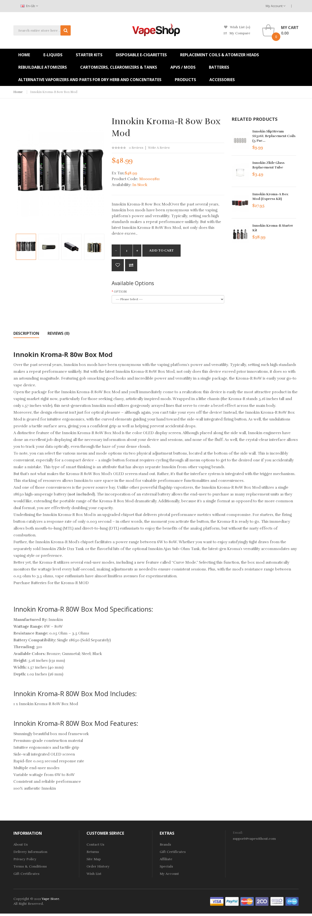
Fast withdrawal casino (273, 913)
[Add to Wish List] (118, 265)
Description (26, 333)
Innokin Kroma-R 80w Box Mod (53, 92)
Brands (165, 844)
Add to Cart (161, 250)
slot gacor (182, 909)
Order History (98, 866)
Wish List (94, 874)
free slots (142, 913)
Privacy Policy (24, 859)
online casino (262, 909)
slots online (159, 913)
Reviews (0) (58, 333)
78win (62, 909)
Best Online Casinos (238, 913)
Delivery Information (30, 852)
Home (18, 92)
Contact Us (95, 844)
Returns (93, 852)
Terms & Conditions (30, 866)
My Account (274, 6)
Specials (166, 866)
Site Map (94, 859)
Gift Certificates (26, 874)
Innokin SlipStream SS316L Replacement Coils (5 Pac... (273, 136)
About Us (20, 844)
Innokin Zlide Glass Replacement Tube (268, 165)
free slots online (80, 909)
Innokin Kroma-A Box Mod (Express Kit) (270, 196)
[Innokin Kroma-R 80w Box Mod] (26, 247)
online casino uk (106, 909)
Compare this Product (131, 265)
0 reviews (136, 147)
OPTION (120, 292)
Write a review (159, 147)
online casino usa (287, 909)
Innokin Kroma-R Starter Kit (272, 228)
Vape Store (50, 899)
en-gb (30, 6)
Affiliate (166, 859)
